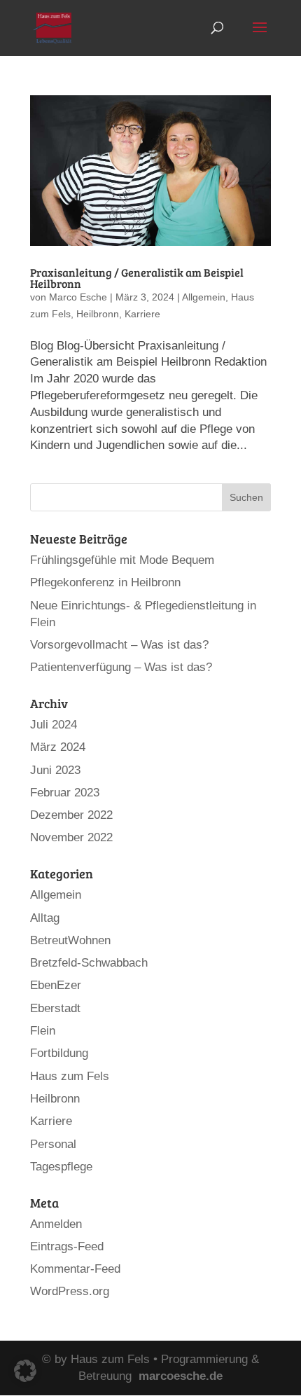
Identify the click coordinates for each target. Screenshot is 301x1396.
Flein (42, 1030)
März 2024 (57, 747)
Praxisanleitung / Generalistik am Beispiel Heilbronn (137, 278)
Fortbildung (59, 1053)
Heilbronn (97, 313)
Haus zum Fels (69, 1076)
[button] (25, 1371)
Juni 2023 (55, 770)
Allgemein (203, 297)
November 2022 (71, 837)
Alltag (44, 918)
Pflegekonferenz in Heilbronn (105, 582)
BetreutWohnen (70, 940)
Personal (53, 1144)
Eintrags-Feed (67, 1246)
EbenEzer (55, 985)
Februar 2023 (64, 792)
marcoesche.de (181, 1376)
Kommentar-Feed (75, 1269)
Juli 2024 (53, 724)
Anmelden (56, 1224)
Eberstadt (55, 1008)
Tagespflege (61, 1166)
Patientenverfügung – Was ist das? (121, 667)
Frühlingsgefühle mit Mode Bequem (122, 560)
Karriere (142, 313)
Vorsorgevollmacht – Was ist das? (119, 644)
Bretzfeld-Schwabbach (89, 962)
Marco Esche (78, 297)
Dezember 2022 (71, 815)
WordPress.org (69, 1291)
